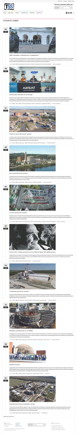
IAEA (30, 260)
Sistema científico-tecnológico (40, 221)
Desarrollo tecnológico (26, 103)
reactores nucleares (36, 412)
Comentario (47, 373)
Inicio (4, 12)
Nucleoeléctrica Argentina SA (34, 142)
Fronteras (32, 12)
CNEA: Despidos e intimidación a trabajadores (24, 55)
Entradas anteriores (8, 416)
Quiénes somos (71, 1)
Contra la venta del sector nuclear (20, 134)
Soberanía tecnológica (46, 64)
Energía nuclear (39, 64)
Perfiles (17, 12)
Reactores (30, 182)
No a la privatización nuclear (18, 173)
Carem (13, 64)
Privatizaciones (43, 300)
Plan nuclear (43, 142)
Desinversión (21, 221)
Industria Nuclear (36, 373)
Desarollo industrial (22, 339)
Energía (32, 103)
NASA (26, 182)
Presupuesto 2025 (35, 300)
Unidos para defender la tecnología (20, 94)
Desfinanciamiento (22, 373)
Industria (27, 300)
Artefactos (39, 12)
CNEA (17, 64)
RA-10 (32, 221)
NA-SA (26, 142)
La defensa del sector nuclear (19, 291)
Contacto (65, 1)
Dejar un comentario (57, 64)
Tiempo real (10, 12)
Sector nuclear (47, 339)
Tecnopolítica (24, 12)
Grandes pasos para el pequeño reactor (22, 404)
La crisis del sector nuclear (18, 212)
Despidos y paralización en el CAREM (21, 330)
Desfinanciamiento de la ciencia (24, 64)
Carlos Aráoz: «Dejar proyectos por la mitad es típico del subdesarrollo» (32, 252)
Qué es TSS (60, 1)
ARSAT (13, 103)
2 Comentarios (44, 412)
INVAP (30, 412)
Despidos (33, 64)
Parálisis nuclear (14, 364)
